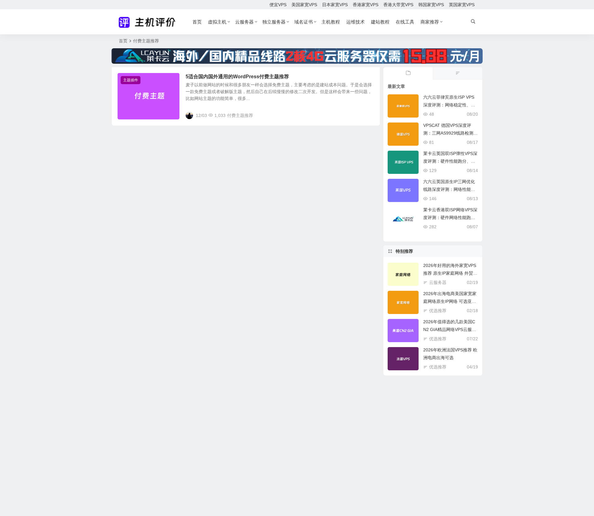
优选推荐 (437, 310)
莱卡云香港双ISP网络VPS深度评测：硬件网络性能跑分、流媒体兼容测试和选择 (450, 217)
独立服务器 (274, 21)
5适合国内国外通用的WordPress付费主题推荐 (237, 76)
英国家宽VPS (462, 4)
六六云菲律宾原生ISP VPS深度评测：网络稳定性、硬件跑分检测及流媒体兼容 (449, 105)
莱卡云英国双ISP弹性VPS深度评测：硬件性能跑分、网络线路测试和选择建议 (450, 161)
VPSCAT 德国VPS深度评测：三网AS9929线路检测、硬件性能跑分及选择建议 (450, 133)
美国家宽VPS (304, 4)
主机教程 (330, 21)
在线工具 (405, 21)
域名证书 (303, 21)
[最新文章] (408, 73)
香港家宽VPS (365, 4)
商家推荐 (429, 21)
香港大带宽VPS (398, 4)
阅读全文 (368, 115)
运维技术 (355, 21)
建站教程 (380, 21)
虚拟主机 (217, 21)
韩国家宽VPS (431, 4)
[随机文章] (457, 73)
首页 (197, 21)
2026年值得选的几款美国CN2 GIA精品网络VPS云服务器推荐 (449, 329)
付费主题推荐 (240, 115)
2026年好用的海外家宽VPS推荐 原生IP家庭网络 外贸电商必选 (450, 273)
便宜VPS (277, 4)
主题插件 (130, 80)
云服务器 (244, 21)
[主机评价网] (148, 22)
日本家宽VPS (335, 4)
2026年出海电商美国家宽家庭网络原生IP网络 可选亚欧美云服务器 (449, 301)
